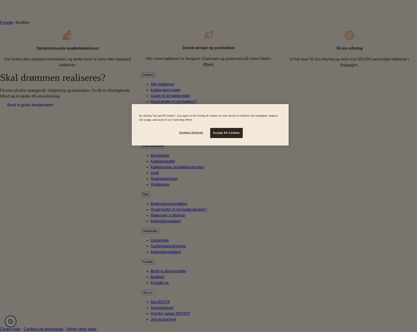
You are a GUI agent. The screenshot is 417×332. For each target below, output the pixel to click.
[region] (210, 125)
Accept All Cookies (226, 132)
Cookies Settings (191, 132)
